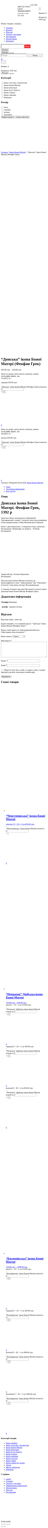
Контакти (10, 41)
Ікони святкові (10, 95)
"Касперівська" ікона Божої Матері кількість (24, 1273)
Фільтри (5, 50)
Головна (9, 28)
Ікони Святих (9, 93)
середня (7, 110)
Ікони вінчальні (10, 88)
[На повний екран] (7, 1524)
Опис (8, 487)
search (8, 1479)
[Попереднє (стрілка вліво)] (2, 1526)
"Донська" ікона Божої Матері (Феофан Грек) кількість (24, 387)
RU (36, 5)
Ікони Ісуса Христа (12, 90)
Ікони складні (11, 1458)
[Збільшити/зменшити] (9, 1524)
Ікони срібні (11, 1461)
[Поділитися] (4, 1524)
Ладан (8, 1465)
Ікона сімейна (11, 1443)
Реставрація (11, 37)
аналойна (8, 115)
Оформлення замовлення (16, 1486)
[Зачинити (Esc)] (2, 1524)
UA (32, 5)
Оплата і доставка (13, 34)
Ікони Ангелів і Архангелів (15, 83)
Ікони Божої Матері (12, 85)
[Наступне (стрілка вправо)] (4, 1526)
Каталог (9, 30)
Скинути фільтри (22, 117)
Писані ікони (11, 39)
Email (4, 665)
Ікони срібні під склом (15, 1463)
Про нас (9, 32)
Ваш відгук (6, 641)
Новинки (8, 97)
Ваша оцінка (7, 636)
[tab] (26, 487)
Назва (4, 661)
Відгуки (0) (10, 491)
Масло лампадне (13, 1467)
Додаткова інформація (15, 489)
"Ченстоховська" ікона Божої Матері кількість (25, 829)
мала (6, 107)
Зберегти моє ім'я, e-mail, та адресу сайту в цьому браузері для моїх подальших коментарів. (23, 671)
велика (7, 112)
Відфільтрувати (8, 117)
